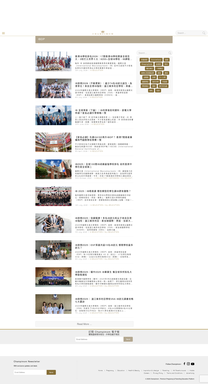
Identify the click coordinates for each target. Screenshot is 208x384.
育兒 (166, 64)
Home (100, 370)
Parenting (165, 370)
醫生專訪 (149, 68)
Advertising (190, 373)
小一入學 (162, 77)
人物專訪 (159, 68)
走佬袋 (158, 64)
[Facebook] (184, 363)
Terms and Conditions (174, 373)
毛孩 (158, 90)
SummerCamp (156, 59)
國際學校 (145, 82)
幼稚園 (146, 77)
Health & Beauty (134, 370)
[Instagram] (188, 363)
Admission (114, 178)
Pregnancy (110, 370)
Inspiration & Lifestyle (151, 370)
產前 (166, 73)
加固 (166, 59)
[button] (3, 33)
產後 (159, 73)
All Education (128, 178)
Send (128, 339)
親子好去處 (163, 86)
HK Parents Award (179, 370)
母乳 (151, 90)
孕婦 (153, 77)
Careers (146, 373)
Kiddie (192, 370)
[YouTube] (192, 363)
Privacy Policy (158, 373)
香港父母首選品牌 (147, 73)
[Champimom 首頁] (87, 32)
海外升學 (155, 82)
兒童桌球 (144, 59)
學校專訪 (145, 86)
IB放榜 (164, 82)
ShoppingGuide (147, 64)
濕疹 (153, 86)
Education (97, 70)
